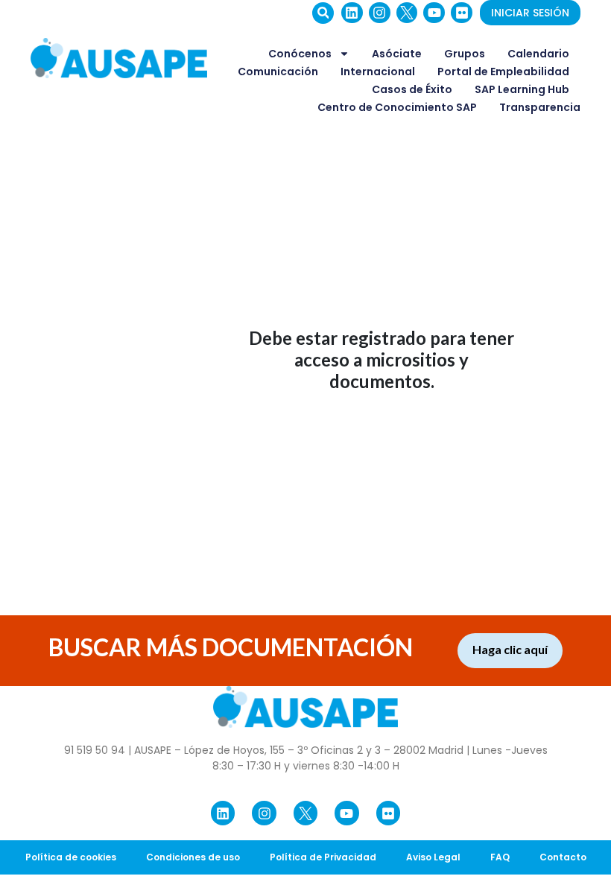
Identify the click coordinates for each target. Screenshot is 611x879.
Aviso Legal (433, 857)
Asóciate (397, 53)
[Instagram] (379, 13)
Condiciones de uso (193, 857)
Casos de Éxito (412, 89)
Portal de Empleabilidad (503, 71)
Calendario (538, 53)
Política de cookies (70, 857)
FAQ (500, 857)
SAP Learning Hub (522, 89)
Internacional (378, 71)
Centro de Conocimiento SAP (397, 107)
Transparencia (539, 107)
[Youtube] (434, 13)
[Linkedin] (352, 13)
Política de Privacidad (323, 857)
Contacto (562, 857)
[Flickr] (461, 13)
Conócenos (300, 53)
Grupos (464, 53)
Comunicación (278, 71)
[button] (323, 13)
